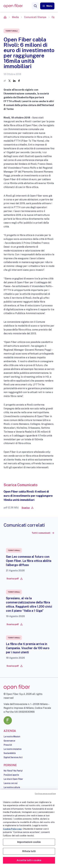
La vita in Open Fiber (13, 779)
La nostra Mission (12, 736)
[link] (27, 507)
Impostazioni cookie (29, 842)
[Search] (35, 6)
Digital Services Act (13, 757)
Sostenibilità (10, 753)
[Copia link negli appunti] (5, 81)
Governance (9, 741)
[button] (47, 6)
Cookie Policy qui (12, 829)
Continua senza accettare (45, 793)
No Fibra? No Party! (13, 771)
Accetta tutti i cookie (29, 860)
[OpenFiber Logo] (13, 6)
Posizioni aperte (11, 775)
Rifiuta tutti (29, 851)
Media (15, 17)
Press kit (8, 745)
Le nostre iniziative (13, 749)
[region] (29, 828)
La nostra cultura (12, 787)
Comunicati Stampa (35, 17)
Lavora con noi (10, 783)
